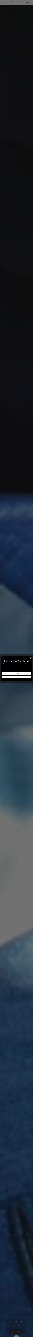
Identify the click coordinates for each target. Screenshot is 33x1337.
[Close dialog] (31, 658)
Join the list (16, 673)
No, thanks (16, 677)
